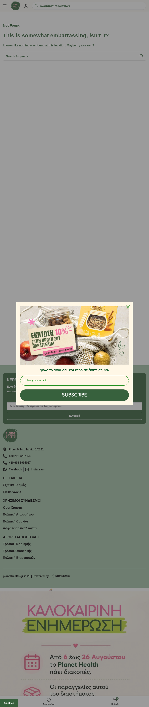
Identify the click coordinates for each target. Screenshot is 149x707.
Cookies (9, 703)
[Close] (128, 306)
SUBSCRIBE (74, 395)
